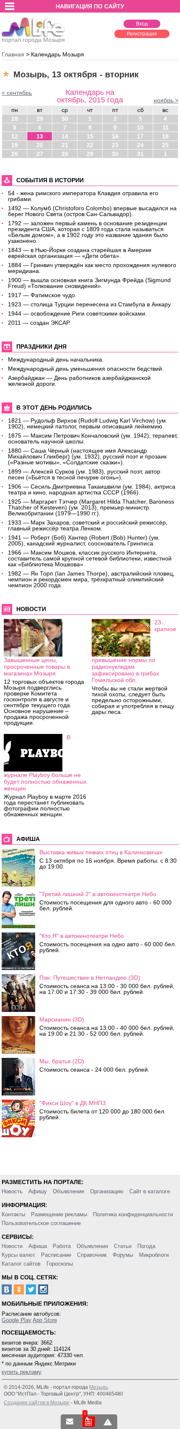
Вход (142, 24)
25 (165, 145)
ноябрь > (166, 100)
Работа (62, 1246)
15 (90, 136)
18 (165, 136)
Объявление (68, 1191)
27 (39, 153)
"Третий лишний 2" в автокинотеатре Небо (97, 894)
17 (140, 136)
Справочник (92, 1255)
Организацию (106, 1191)
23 (115, 145)
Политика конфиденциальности (133, 1214)
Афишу (37, 1191)
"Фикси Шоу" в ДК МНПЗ (72, 1103)
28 (14, 118)
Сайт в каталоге (149, 1191)
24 (140, 145)
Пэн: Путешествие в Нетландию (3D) (89, 977)
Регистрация (142, 34)
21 (65, 145)
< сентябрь (17, 92)
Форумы (123, 1255)
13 (39, 136)
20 (39, 145)
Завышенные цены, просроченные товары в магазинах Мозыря (37, 667)
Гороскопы (59, 1264)
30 (65, 118)
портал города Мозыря (33, 39)
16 (115, 136)
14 (65, 136)
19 (14, 145)
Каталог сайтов (21, 1264)
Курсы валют (18, 1255)
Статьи (122, 1246)
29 (39, 118)
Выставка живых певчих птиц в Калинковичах (100, 852)
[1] (88, 1421)
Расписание (56, 1255)
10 (140, 127)
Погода (146, 1246)
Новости (12, 1246)
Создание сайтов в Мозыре (36, 1403)
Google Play (16, 1320)
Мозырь (98, 1387)
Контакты (13, 1214)
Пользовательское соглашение (41, 1223)
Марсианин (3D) (61, 1019)
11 (165, 127)
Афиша (37, 1246)
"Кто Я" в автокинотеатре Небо (81, 935)
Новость (12, 1191)
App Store (45, 1320)
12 (14, 136)
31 (140, 153)
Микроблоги (154, 1255)
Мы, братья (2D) (61, 1061)
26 (14, 153)
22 (90, 145)
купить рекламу (21, 1372)
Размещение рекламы (59, 1214)
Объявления (92, 1246)
